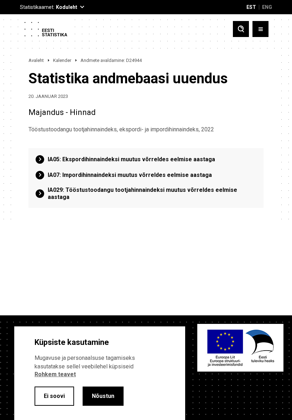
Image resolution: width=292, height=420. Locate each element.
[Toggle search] (240, 29)
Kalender (62, 60)
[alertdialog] (99, 373)
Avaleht (36, 60)
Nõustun (103, 396)
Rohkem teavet (55, 374)
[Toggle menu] (260, 29)
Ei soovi (54, 396)
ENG (267, 7)
